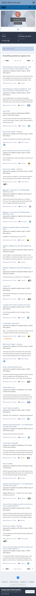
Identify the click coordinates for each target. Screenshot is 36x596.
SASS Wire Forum (10, 2)
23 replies (23, 163)
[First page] (3, 60)
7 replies (22, 381)
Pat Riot (20, 134)
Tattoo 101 (6, 286)
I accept (31, 591)
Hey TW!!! (6, 111)
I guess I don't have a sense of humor (16, 305)
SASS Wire (7, 468)
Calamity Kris (22, 194)
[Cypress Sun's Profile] (18, 29)
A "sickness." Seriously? (11, 323)
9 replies (22, 317)
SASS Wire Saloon (13, 115)
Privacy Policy (13, 582)
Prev (7, 60)
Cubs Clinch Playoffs (10, 443)
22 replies (22, 299)
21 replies (22, 520)
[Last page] (32, 60)
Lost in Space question (11, 408)
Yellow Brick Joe (9, 387)
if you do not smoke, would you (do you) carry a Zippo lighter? (18, 505)
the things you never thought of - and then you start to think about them (17, 68)
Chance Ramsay (23, 466)
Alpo (19, 71)
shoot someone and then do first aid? (16, 150)
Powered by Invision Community (18, 586)
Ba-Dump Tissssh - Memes (12, 132)
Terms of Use (5, 593)
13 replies (22, 478)
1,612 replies (23, 206)
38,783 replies (24, 142)
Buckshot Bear (22, 250)
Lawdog (20, 325)
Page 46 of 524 (18, 60)
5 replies (22, 240)
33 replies (22, 262)
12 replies (22, 419)
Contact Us (23, 582)
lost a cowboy (8, 464)
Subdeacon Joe (23, 389)
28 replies (23, 336)
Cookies (31, 582)
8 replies (22, 83)
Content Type (9, 49)
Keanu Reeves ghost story (12, 367)
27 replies (23, 126)
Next (28, 60)
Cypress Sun (7, 71)
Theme (4, 582)
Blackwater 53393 (23, 113)
